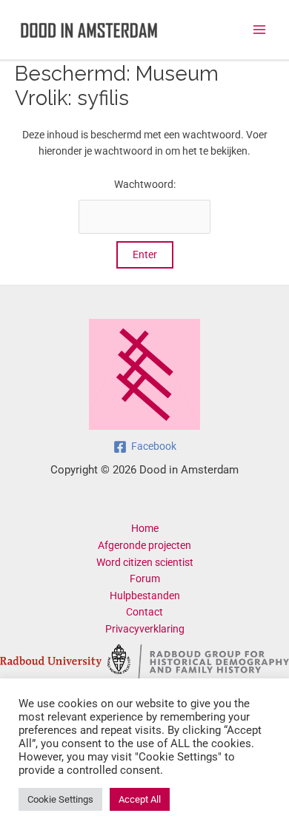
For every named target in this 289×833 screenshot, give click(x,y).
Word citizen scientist (144, 562)
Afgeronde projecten (144, 545)
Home (145, 528)
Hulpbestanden (145, 595)
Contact (144, 612)
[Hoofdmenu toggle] (260, 30)
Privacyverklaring (145, 629)
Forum (145, 578)
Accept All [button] (140, 799)
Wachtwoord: (145, 184)
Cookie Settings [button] (60, 799)
